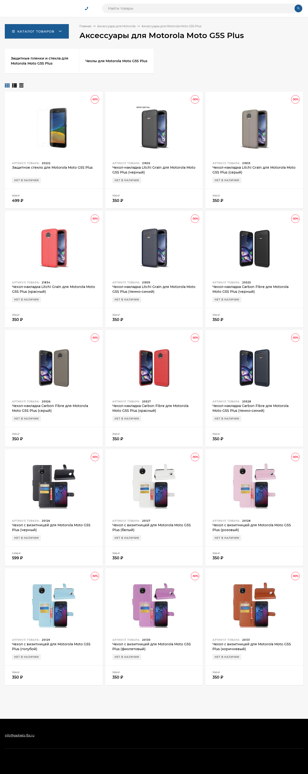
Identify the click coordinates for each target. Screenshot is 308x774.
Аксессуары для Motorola (116, 26)
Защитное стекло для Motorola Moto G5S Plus (52, 167)
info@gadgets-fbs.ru (19, 735)
